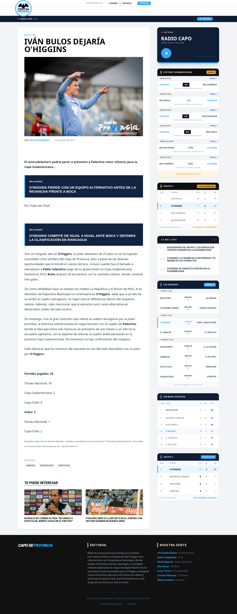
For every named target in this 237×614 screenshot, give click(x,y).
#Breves (30, 465)
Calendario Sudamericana (205, 227)
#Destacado (46, 465)
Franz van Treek (40, 206)
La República (99, 289)
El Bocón (117, 289)
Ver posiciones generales (205, 498)
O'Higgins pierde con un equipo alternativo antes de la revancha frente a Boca (82, 189)
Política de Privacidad (111, 604)
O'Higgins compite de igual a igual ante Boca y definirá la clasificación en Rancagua (82, 238)
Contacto (132, 604)
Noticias (30, 35)
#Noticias (64, 465)
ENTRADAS (144, 3)
